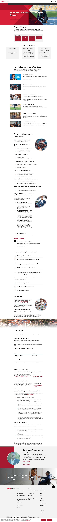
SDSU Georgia (30, 491)
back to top (53, 486)
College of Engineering (20, 493)
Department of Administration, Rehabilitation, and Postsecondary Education (20, 477)
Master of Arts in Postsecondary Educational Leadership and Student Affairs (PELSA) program (22, 303)
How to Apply (25, 40)
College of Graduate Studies (21, 495)
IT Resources (42, 510)
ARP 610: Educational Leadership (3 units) (24, 241)
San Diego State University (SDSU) (33, 490)
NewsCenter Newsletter (43, 503)
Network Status (42, 507)
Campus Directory (42, 491)
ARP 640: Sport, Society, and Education (24, 255)
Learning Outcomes (39, 38)
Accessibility (7, 516)
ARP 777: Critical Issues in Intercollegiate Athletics (26, 267)
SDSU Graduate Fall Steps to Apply (21, 376)
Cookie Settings (27, 516)
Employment (42, 500)
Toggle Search (48, 1)
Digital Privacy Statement (20, 516)
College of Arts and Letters (20, 490)
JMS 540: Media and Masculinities (23, 290)
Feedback (38, 517)
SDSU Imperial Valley (31, 493)
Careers (32, 37)
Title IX (41, 502)
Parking (41, 495)
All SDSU (52, 1)
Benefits (25, 37)
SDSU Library (18, 507)
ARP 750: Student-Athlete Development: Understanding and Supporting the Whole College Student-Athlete (28, 263)
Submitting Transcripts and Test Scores (37, 386)
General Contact (42, 490)
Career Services (42, 508)
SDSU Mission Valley (31, 495)
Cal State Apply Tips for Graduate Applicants (37, 377)
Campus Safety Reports (9, 517)
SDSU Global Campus (20, 505)
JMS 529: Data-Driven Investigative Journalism (25, 286)
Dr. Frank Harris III (26, 461)
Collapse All (21, 238)
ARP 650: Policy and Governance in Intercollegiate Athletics (28, 259)
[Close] (56, 520)
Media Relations (42, 505)
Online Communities (43, 512)
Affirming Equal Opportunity (32, 517)
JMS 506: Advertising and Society (23, 283)
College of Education (19, 491)
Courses (18, 40)
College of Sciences (19, 502)
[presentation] (17, 488)
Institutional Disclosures (16, 517)
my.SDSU (41, 498)
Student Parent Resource (24, 517)
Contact (32, 40)
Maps (41, 493)
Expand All (16, 238)
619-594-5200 (9, 490)
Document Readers (13, 516)
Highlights (18, 37)
